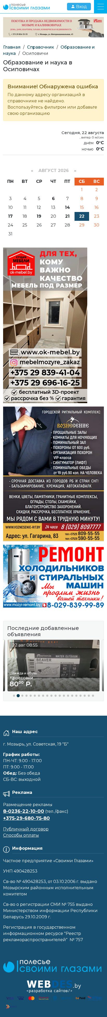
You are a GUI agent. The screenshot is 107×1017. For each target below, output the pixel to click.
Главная (12, 47)
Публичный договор (26, 829)
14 (67, 207)
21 (67, 216)
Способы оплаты (21, 835)
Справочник (40, 47)
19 (39, 216)
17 (10, 216)
